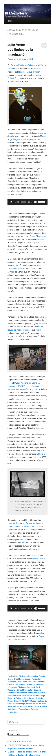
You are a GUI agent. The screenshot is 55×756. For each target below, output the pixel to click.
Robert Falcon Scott (21, 709)
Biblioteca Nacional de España (32, 676)
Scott (22, 542)
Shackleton (29, 526)
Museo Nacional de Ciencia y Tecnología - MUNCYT (25, 683)
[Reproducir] (11, 201)
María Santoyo (29, 139)
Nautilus (22, 71)
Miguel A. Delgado (15, 698)
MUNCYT (25, 700)
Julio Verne (15, 136)
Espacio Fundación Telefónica (24, 65)
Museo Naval (25, 389)
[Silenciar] (35, 201)
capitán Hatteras (17, 249)
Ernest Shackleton (37, 236)
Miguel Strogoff (33, 71)
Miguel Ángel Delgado (33, 698)
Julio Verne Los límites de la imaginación (20, 49)
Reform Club (12, 81)
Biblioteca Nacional (26, 687)
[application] (27, 202)
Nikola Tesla (37, 558)
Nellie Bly (42, 453)
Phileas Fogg (13, 78)
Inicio (10, 20)
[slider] (42, 201)
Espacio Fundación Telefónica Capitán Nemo (24, 691)
